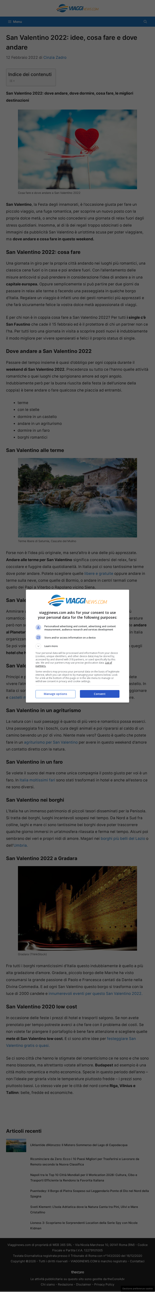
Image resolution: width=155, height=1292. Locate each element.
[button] (77, 646)
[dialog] (77, 646)
